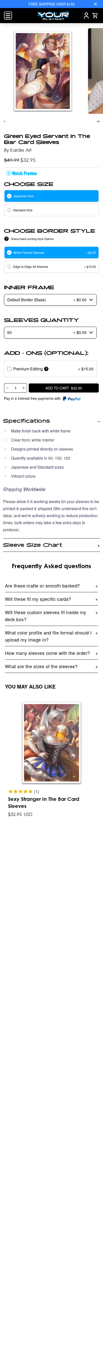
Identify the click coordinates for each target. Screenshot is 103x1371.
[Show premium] (46, 368)
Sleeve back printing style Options (32, 239)
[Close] (95, 4)
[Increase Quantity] (23, 388)
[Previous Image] (5, 121)
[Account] (86, 15)
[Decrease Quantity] (7, 388)
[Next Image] (98, 121)
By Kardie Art (18, 150)
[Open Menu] (8, 16)
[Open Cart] (95, 15)
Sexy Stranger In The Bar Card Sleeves (43, 802)
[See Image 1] (43, 71)
